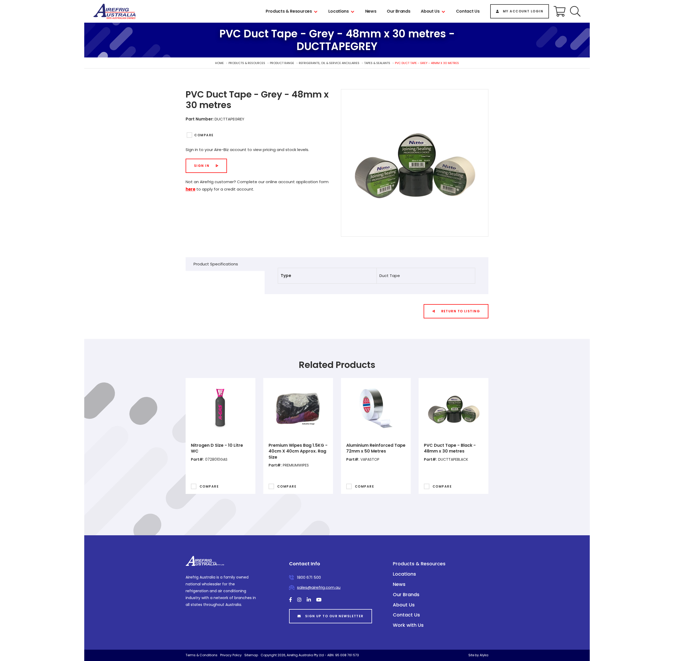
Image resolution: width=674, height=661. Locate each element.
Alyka (484, 655)
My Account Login (523, 11)
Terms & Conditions (201, 655)
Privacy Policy (231, 655)
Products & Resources (289, 11)
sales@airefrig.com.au (318, 587)
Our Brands (398, 11)
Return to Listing (460, 311)
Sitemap (251, 655)
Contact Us (468, 11)
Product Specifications (216, 264)
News (370, 11)
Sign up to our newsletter (334, 616)
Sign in (201, 165)
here (190, 189)
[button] (575, 11)
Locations (338, 11)
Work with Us (408, 625)
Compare (204, 135)
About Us (430, 11)
